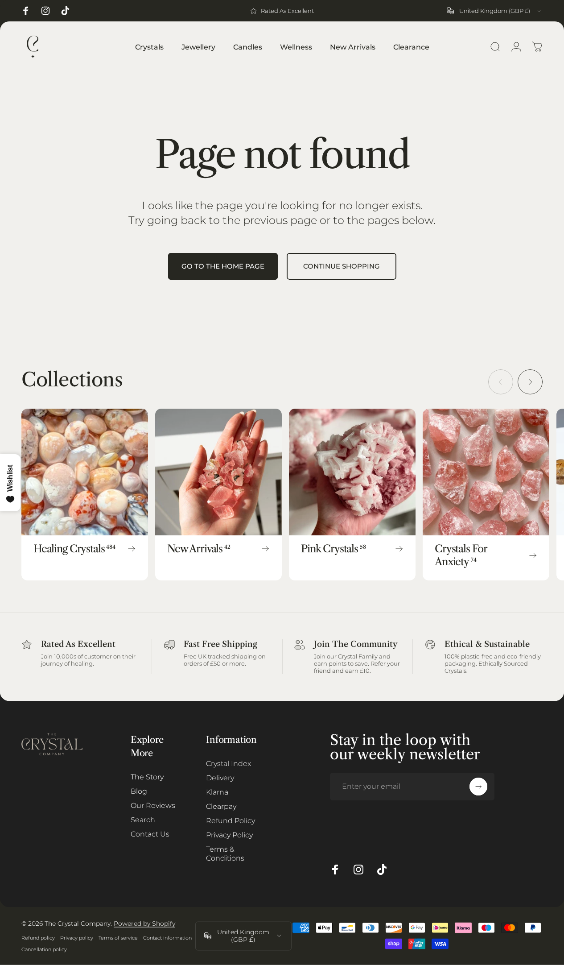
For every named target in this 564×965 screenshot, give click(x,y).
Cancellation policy (44, 949)
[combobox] (495, 10)
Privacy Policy (229, 834)
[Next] (530, 381)
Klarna (217, 791)
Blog (139, 791)
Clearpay (221, 806)
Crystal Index (228, 763)
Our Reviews (153, 805)
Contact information (167, 938)
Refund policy (38, 938)
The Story (147, 776)
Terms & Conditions (225, 853)
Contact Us (150, 833)
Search (143, 819)
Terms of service (118, 938)
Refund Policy (230, 820)
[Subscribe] (478, 786)
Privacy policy (76, 938)
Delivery (220, 777)
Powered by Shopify (144, 923)
